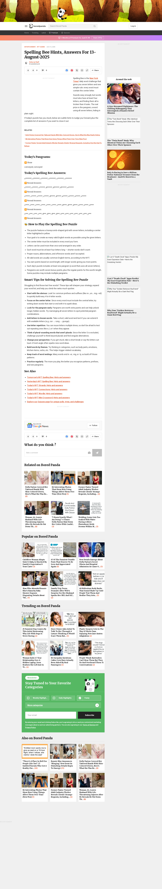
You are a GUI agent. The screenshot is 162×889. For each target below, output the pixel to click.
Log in (133, 26)
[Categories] (26, 26)
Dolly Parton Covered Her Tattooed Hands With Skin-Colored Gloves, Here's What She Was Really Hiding (62, 135)
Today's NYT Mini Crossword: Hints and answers (48, 397)
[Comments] (43, 70)
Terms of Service (89, 725)
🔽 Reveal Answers (32, 183)
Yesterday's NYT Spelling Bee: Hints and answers (48, 381)
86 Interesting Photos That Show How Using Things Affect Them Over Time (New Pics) (56, 139)
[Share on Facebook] (67, 70)
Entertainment (30, 47)
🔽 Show (28, 162)
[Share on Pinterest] (72, 70)
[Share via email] (82, 70)
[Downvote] (33, 70)
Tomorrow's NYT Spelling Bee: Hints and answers (49, 377)
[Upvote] (28, 70)
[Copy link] (87, 70)
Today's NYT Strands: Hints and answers (45, 385)
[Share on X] (77, 70)
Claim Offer (97, 38)
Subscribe (89, 715)
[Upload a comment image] (89, 453)
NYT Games (41, 47)
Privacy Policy (30, 727)
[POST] (97, 452)
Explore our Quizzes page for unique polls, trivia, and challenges (55, 402)
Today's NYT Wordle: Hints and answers (44, 393)
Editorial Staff (34, 62)
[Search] (94, 26)
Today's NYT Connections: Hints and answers (47, 389)
